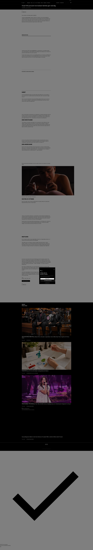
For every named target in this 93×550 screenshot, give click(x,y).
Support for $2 (47, 278)
